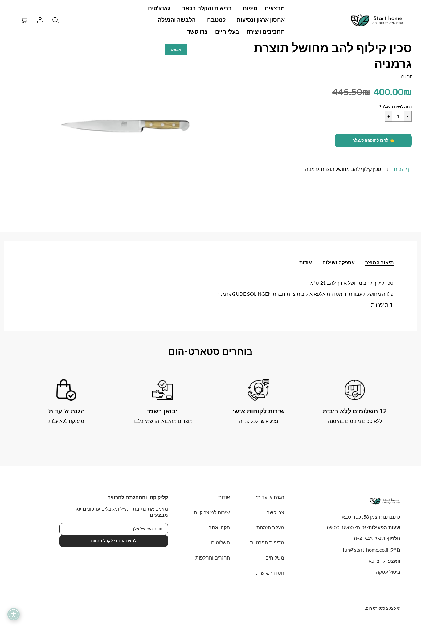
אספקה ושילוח (338, 262)
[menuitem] (275, 8)
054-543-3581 (370, 538)
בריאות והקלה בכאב (207, 8)
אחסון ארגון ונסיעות (261, 19)
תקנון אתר (219, 527)
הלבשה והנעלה (177, 19)
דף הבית (403, 169)
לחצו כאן (376, 561)
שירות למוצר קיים (212, 512)
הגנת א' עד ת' (270, 497)
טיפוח (250, 8)
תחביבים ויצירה (266, 31)
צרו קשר (197, 31)
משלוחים (274, 557)
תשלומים (220, 542)
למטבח (216, 19)
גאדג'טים (159, 8)
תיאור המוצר (379, 262)
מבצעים (275, 8)
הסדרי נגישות (270, 573)
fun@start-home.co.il (365, 549)
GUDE (406, 76)
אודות (305, 262)
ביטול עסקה (388, 572)
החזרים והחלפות (212, 557)
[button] (373, 140)
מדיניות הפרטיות (267, 542)
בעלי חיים (227, 31)
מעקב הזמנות (270, 527)
